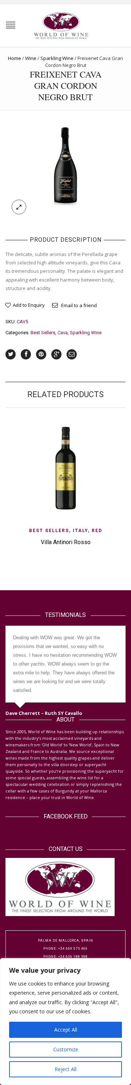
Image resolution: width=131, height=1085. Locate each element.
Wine (30, 58)
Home (14, 58)
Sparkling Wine (57, 58)
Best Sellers (43, 332)
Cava (62, 332)
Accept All (65, 1029)
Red (97, 530)
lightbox (19, 207)
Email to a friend (79, 305)
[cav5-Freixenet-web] (65, 165)
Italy (80, 530)
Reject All (65, 1069)
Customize (65, 1049)
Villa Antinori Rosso (66, 542)
